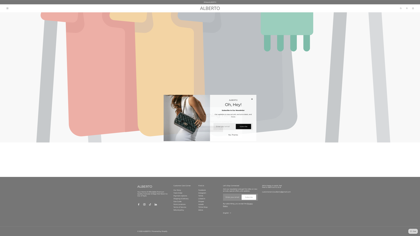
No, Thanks (233, 135)
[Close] (252, 99)
